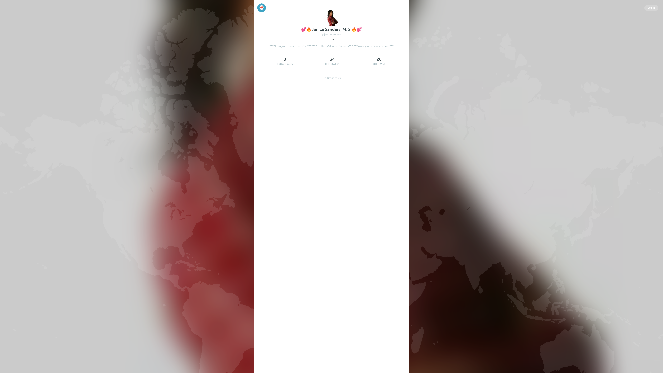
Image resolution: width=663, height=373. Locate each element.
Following (379, 64)
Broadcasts (285, 64)
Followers (332, 64)
